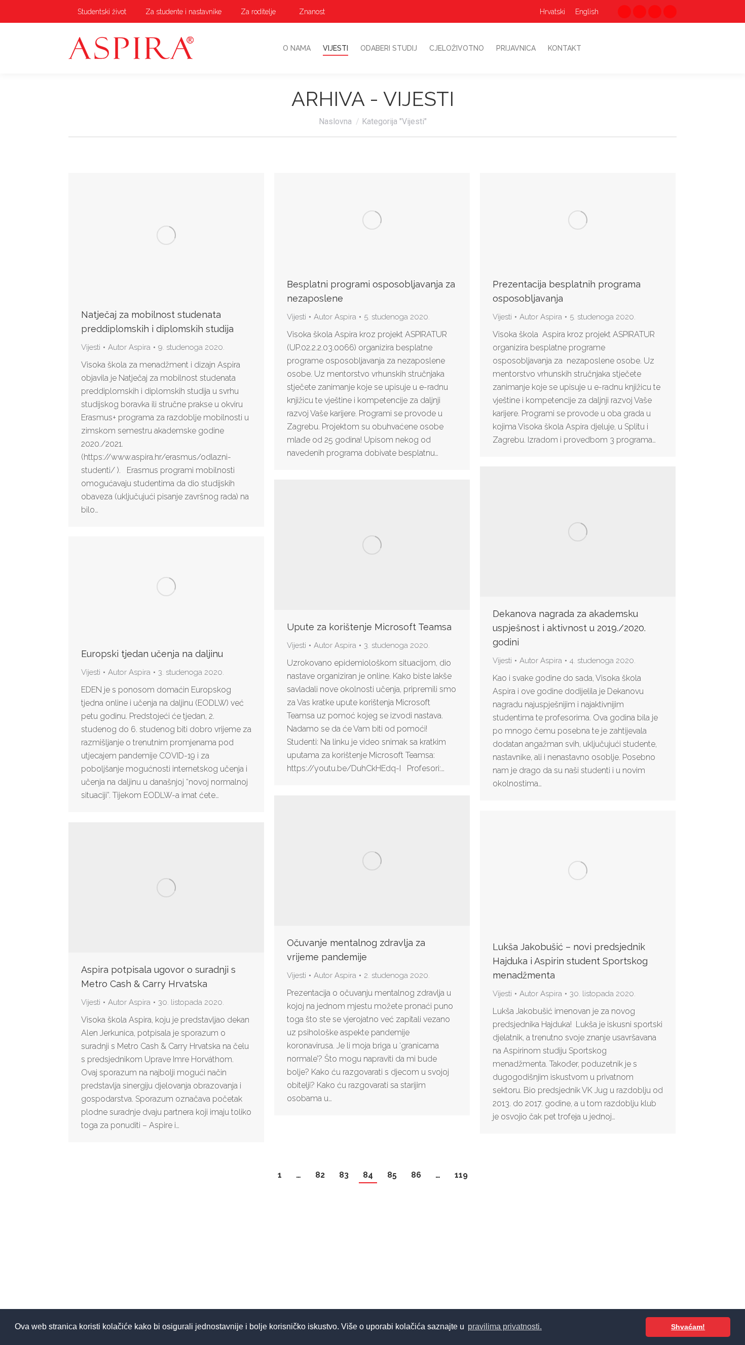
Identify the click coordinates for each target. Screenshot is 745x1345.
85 (392, 1175)
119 (461, 1175)
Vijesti (90, 347)
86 (416, 1175)
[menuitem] (97, 12)
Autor (129, 347)
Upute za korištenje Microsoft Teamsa (369, 627)
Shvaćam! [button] (688, 1327)
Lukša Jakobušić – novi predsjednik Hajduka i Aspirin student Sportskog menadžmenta (570, 960)
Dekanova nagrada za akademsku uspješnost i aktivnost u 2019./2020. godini (569, 627)
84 (368, 1175)
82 (320, 1175)
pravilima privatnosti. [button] (505, 1326)
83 (344, 1175)
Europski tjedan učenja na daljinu (152, 653)
